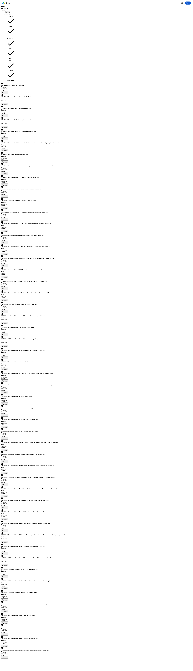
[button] (182, 3)
